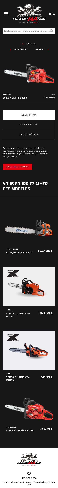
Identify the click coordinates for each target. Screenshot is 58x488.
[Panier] (50, 13)
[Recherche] (51, 31)
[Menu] (5, 14)
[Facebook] (29, 473)
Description (29, 114)
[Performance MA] (29, 14)
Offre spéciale (29, 134)
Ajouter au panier (17, 166)
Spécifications (29, 124)
